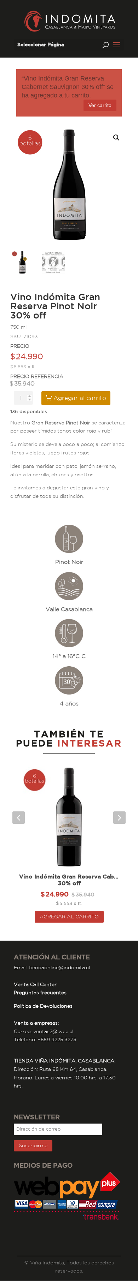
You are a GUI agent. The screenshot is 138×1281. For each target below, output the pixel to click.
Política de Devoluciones (43, 1006)
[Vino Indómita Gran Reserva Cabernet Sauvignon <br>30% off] (69, 818)
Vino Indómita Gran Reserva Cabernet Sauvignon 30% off (69, 879)
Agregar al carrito (79, 397)
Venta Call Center (35, 984)
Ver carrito (99, 105)
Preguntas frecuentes (40, 992)
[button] (116, 137)
